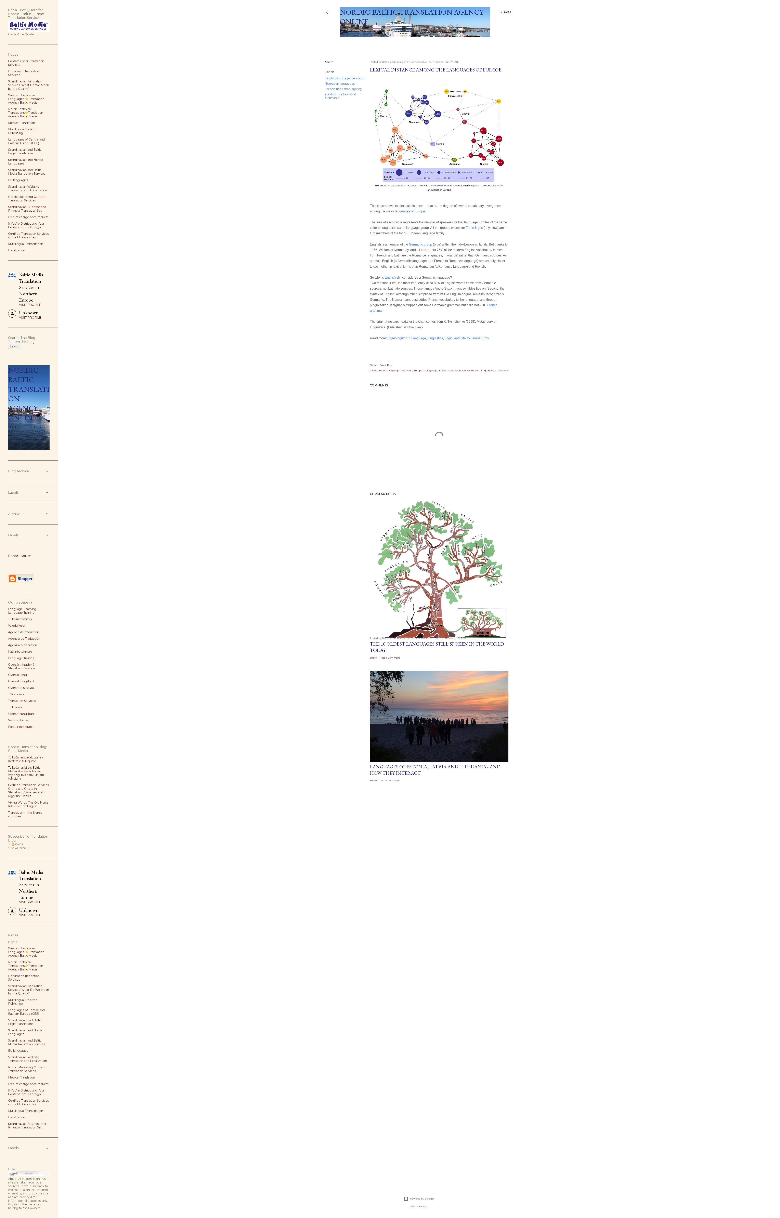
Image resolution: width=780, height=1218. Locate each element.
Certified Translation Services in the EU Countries (28, 235)
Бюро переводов (21, 727)
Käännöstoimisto (20, 651)
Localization (16, 250)
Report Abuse (19, 556)
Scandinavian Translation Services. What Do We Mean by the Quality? (28, 85)
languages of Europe (410, 211)
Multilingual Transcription (25, 244)
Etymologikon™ (399, 338)
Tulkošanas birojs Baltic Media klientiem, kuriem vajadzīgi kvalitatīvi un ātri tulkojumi (26, 773)
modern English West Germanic (489, 370)
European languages (340, 83)
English (390, 277)
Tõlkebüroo (16, 694)
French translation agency (343, 89)
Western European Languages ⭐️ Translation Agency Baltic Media (26, 98)
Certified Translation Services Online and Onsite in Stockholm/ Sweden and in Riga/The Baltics (28, 790)
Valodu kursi (16, 625)
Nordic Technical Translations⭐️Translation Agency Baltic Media (25, 112)
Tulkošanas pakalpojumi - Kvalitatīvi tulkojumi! (25, 759)
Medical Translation (21, 123)
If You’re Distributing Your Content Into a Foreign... (26, 225)
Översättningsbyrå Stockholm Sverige (21, 666)
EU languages (18, 180)
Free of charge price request (28, 217)
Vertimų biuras (18, 720)
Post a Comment (390, 657)
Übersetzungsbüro (21, 714)
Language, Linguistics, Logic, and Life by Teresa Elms (450, 338)
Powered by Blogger (422, 1198)
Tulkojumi (15, 707)
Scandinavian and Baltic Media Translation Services (26, 171)
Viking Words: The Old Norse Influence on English (28, 804)
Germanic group (420, 244)
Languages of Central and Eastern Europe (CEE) (26, 141)
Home (346, 42)
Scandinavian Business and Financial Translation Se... (27, 208)
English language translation (345, 78)
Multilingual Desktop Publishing (22, 131)
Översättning (17, 675)
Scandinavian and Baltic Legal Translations (24, 151)
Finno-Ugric (474, 227)
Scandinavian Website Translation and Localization (27, 188)
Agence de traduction (23, 632)
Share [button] (329, 62)
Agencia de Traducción (24, 638)
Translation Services (22, 701)
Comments (22, 848)
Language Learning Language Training (22, 610)
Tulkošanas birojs (20, 619)
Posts (18, 844)
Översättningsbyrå (21, 681)
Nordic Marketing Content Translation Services (27, 198)
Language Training (21, 658)
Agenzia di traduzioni (23, 645)
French (433, 299)
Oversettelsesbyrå (21, 688)
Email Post (386, 365)
